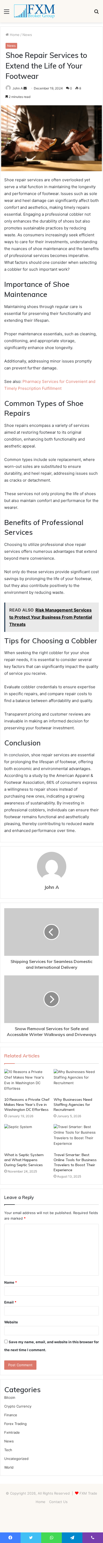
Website (11, 1322)
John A (17, 88)
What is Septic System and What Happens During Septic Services (24, 1159)
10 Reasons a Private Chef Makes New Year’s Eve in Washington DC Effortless (26, 1104)
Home (14, 35)
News (27, 35)
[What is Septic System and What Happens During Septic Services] (26, 1137)
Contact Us (58, 1502)
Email (10, 1302)
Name (10, 1282)
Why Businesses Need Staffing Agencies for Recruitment (73, 1104)
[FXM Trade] (34, 11)
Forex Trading (15, 1424)
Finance (10, 1415)
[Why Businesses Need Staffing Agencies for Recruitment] (76, 1081)
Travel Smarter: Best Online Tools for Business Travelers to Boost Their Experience (75, 1162)
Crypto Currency (17, 1406)
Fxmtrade (12, 1432)
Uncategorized (16, 1458)
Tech (8, 1450)
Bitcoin (9, 1397)
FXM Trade (88, 1493)
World (8, 1467)
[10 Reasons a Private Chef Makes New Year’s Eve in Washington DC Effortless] (26, 1081)
